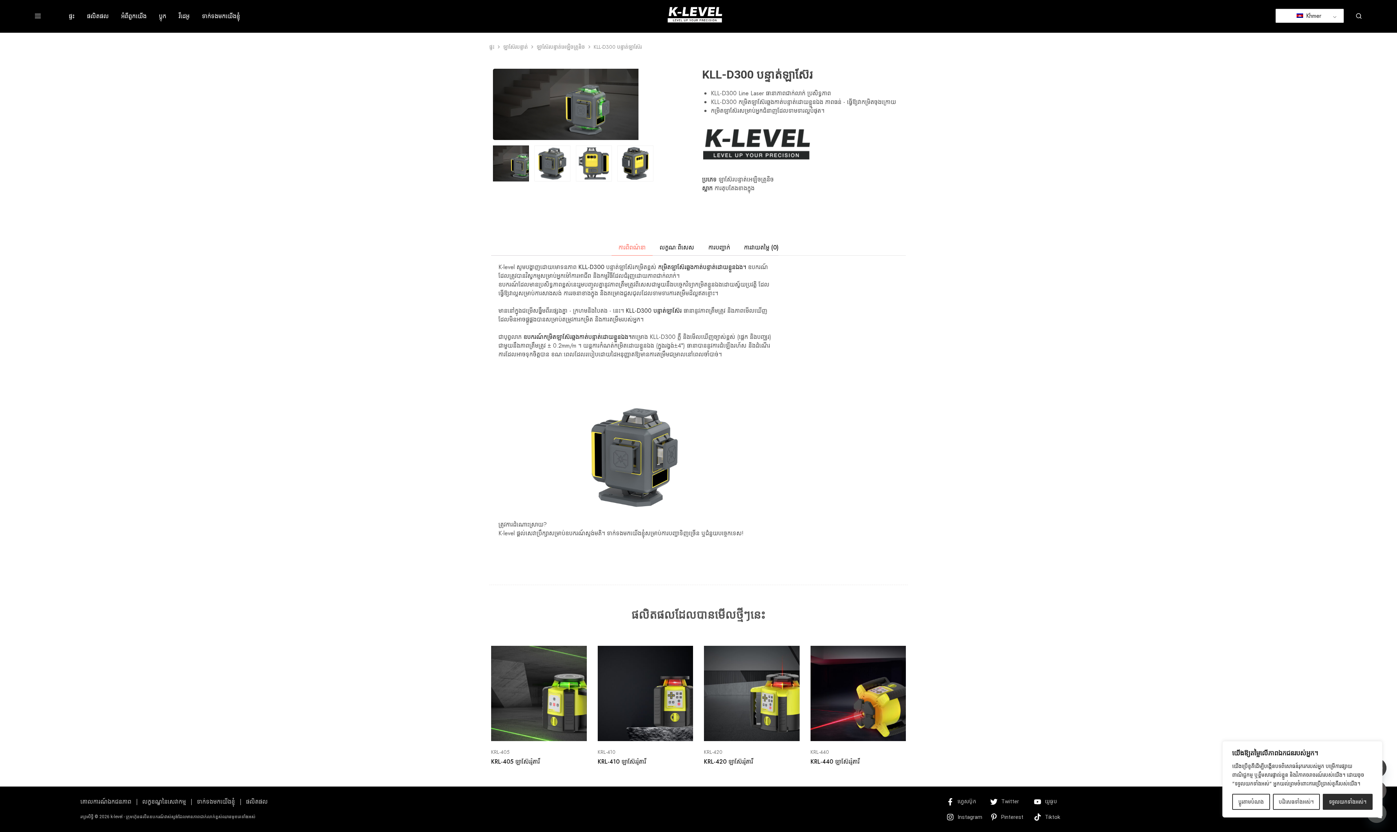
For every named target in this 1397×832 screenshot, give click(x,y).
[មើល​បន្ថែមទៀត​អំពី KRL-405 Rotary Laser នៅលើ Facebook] (529, 730)
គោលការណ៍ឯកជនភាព (105, 801)
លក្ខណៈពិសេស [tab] (677, 247)
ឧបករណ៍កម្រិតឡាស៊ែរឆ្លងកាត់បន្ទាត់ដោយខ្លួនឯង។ (578, 337)
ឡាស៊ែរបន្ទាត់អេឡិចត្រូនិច (561, 47)
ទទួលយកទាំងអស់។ (1347, 801)
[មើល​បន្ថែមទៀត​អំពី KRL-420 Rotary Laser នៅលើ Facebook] (742, 730)
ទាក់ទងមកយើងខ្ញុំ (221, 16)
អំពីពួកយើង (134, 16)
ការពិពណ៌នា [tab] (632, 247)
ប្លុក (162, 16)
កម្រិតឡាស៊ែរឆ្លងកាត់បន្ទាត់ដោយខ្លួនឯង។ (701, 267)
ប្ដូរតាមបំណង (1251, 801)
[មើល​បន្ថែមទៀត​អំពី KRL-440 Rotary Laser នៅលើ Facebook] (849, 730)
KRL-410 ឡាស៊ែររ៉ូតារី (622, 761)
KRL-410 (607, 752)
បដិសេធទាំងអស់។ (1296, 801)
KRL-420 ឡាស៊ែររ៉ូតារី (728, 761)
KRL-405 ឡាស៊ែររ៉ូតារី (515, 761)
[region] (1302, 779)
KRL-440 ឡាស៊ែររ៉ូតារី (835, 761)
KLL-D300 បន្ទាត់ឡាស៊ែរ (654, 311)
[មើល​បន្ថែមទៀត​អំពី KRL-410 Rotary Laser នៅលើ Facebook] (636, 730)
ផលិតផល (98, 16)
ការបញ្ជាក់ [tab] (719, 247)
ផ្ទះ (72, 16)
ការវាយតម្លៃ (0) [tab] (761, 247)
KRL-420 (713, 752)
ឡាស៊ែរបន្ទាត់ (515, 47)
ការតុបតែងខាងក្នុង (735, 188)
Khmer (1312, 16)
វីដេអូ (184, 16)
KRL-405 (500, 752)
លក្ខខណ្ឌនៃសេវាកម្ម (164, 801)
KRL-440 (820, 752)
